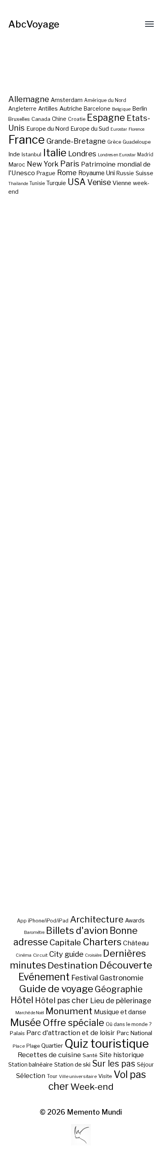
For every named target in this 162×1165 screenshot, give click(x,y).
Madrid (145, 154)
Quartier (52, 1045)
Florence (136, 129)
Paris (69, 164)
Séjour (145, 1064)
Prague (46, 173)
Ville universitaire (78, 1076)
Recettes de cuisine (49, 1054)
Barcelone (97, 109)
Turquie (56, 183)
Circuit (40, 955)
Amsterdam (67, 99)
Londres (82, 153)
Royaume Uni (96, 173)
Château (136, 943)
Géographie (119, 989)
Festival (84, 977)
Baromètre (34, 932)
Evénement (44, 977)
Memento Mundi (94, 1112)
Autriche (70, 108)
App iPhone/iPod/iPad (42, 921)
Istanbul (31, 154)
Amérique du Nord (105, 100)
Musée (25, 1022)
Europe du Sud (89, 128)
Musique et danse (120, 1012)
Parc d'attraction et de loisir (70, 1033)
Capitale (65, 942)
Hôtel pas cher (61, 1000)
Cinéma (23, 955)
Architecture (96, 919)
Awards (135, 920)
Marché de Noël (29, 1012)
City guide (66, 954)
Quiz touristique (106, 1043)
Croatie (76, 119)
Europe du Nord (47, 128)
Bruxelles (19, 119)
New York (43, 164)
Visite (105, 1076)
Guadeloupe (137, 142)
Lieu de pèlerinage (120, 1000)
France (26, 139)
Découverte (125, 965)
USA (77, 182)
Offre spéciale (73, 1022)
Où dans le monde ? (128, 1024)
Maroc (16, 164)
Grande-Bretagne (76, 141)
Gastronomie (121, 977)
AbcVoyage (33, 24)
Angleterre (22, 109)
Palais (17, 1033)
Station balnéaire (30, 1064)
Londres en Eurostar (117, 154)
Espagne (106, 117)
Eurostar (118, 129)
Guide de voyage (56, 989)
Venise (99, 182)
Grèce (114, 142)
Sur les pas (113, 1064)
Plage (33, 1046)
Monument (69, 1011)
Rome (67, 173)
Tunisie (37, 183)
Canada (40, 119)
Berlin (139, 108)
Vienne (121, 183)
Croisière (93, 955)
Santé (90, 1055)
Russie (125, 173)
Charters (102, 942)
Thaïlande (18, 183)
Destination (73, 965)
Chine (59, 119)
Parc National (134, 1033)
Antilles (48, 108)
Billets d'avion (77, 930)
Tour (52, 1076)
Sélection (30, 1076)
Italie (54, 152)
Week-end (92, 1086)
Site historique (121, 1055)
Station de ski (72, 1064)
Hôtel (22, 1000)
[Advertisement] (81, 579)
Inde (14, 154)
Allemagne (28, 99)
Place (19, 1046)
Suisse (144, 173)
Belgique (121, 109)
